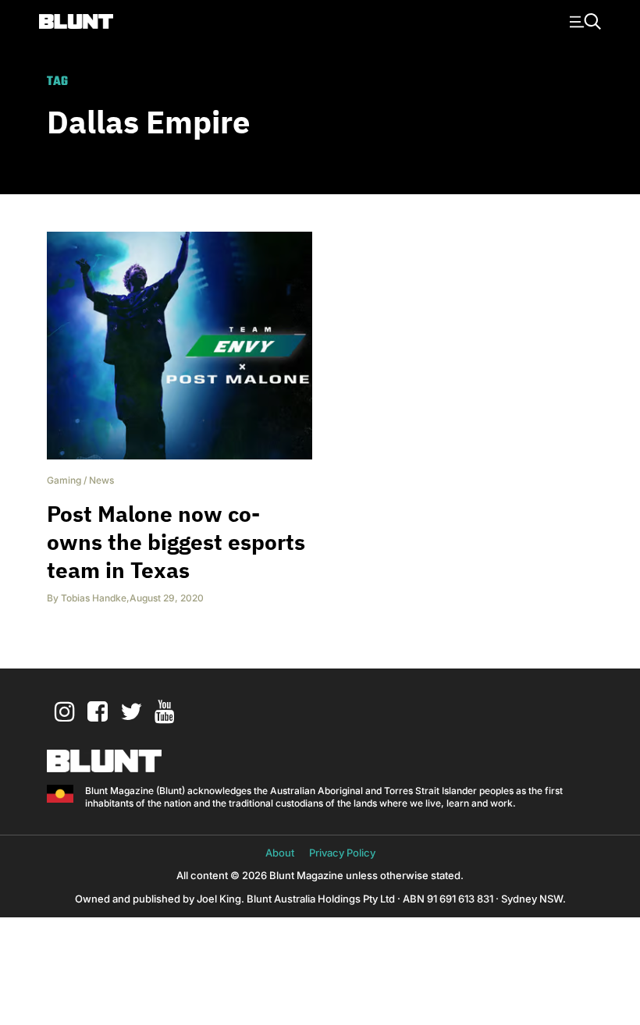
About (279, 852)
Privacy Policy (342, 852)
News (101, 480)
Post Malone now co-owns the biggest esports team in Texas (176, 541)
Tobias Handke (93, 598)
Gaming (64, 480)
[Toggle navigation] (583, 20)
